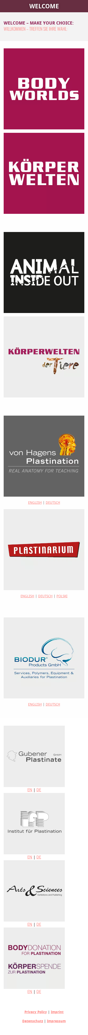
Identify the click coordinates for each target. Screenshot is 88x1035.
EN (29, 790)
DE (38, 790)
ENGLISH (35, 503)
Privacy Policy (35, 1012)
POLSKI (61, 596)
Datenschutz (32, 1021)
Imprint (57, 1012)
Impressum (56, 1021)
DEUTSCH (53, 503)
